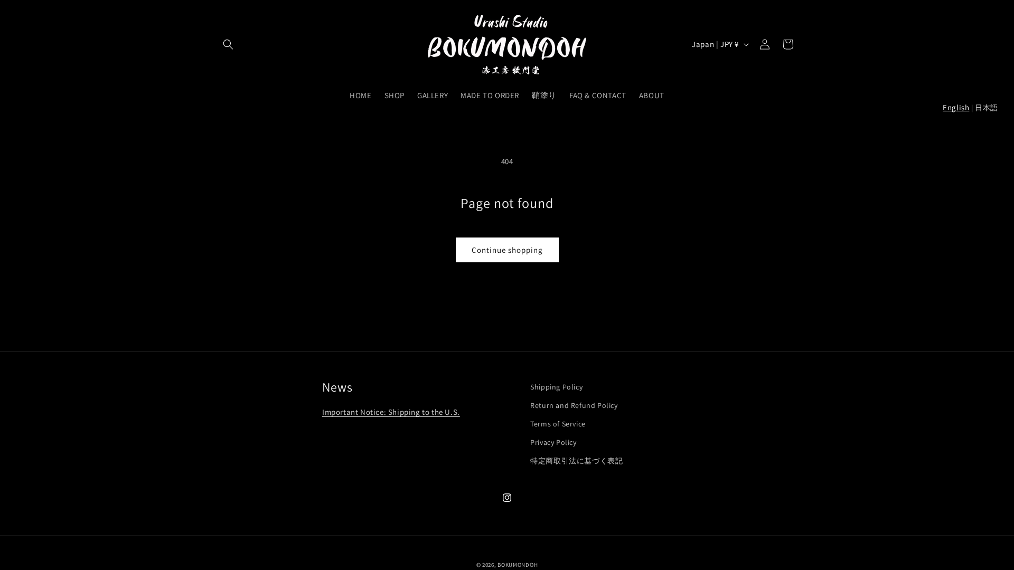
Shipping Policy (556, 387)
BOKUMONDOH (517, 564)
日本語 (986, 107)
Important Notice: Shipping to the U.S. (391, 412)
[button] (228, 44)
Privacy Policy (553, 442)
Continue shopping (507, 250)
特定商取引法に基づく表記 (576, 461)
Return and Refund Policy (573, 405)
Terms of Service (558, 424)
